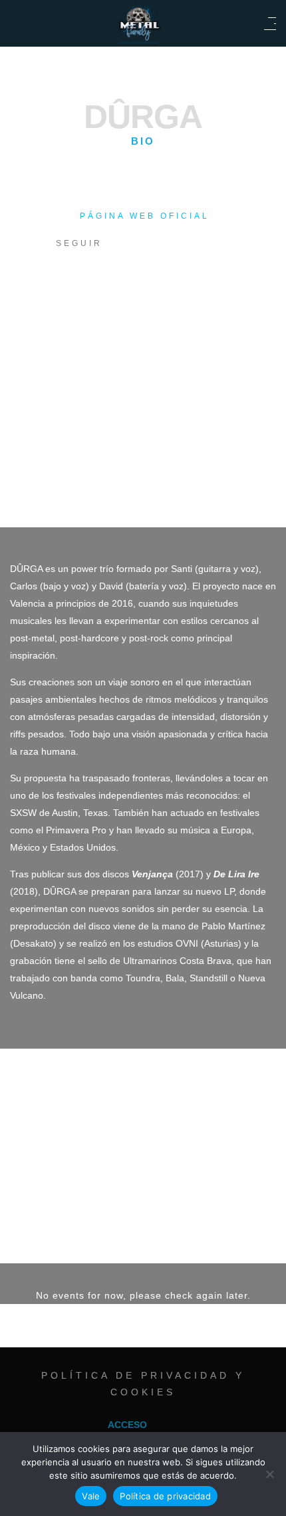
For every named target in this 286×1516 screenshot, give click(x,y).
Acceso (127, 1424)
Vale (91, 1496)
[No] (269, 1474)
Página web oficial (145, 216)
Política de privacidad (165, 1496)
